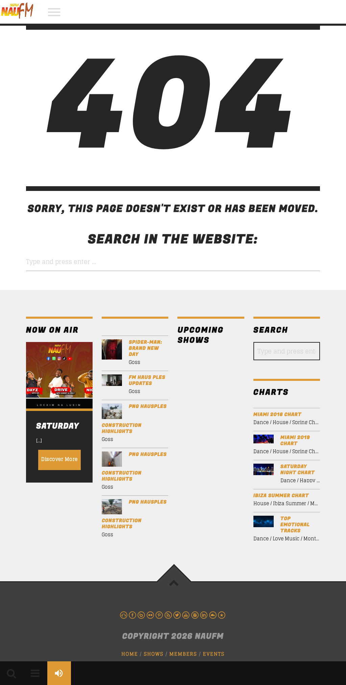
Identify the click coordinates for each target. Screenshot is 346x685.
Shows (154, 654)
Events (214, 654)
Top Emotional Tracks (295, 525)
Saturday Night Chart (297, 470)
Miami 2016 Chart (277, 415)
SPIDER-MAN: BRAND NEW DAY (145, 348)
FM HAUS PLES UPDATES (147, 380)
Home (129, 654)
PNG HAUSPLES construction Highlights (134, 418)
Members (183, 654)
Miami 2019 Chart (295, 441)
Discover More (59, 459)
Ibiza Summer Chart (281, 496)
